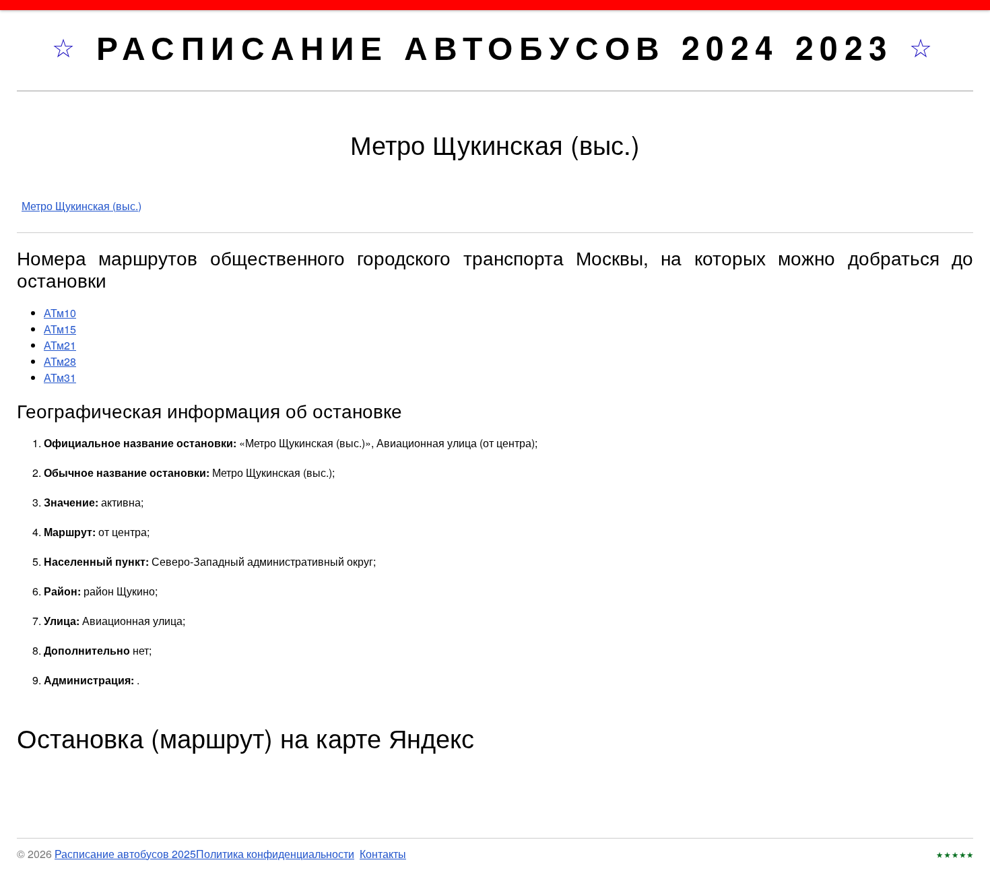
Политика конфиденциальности (275, 853)
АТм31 (60, 377)
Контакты (383, 853)
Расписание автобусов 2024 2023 (502, 47)
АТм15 (60, 329)
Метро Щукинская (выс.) (81, 206)
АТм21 (60, 345)
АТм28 (60, 361)
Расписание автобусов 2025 (125, 853)
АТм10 (60, 313)
